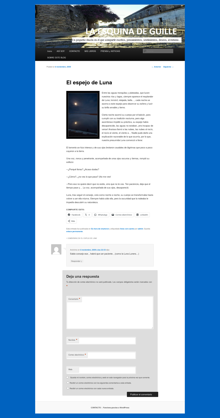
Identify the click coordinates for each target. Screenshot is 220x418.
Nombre (72, 340)
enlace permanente (74, 231)
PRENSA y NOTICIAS (110, 51)
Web (70, 369)
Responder (76, 261)
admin (140, 228)
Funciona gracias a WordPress (116, 407)
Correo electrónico (77, 354)
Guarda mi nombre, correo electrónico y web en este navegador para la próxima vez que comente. (110, 377)
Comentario (74, 299)
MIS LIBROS (90, 51)
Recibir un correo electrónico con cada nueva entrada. (92, 388)
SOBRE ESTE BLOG (56, 57)
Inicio (49, 51)
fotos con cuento (127, 228)
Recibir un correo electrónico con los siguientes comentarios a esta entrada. (100, 383)
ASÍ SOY (61, 51)
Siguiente (168, 66)
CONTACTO (74, 51)
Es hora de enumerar (100, 228)
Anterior (156, 66)
